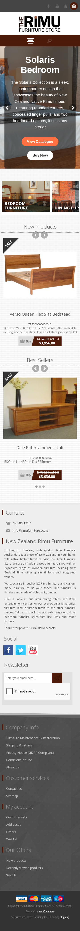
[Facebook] (8, 650)
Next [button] (73, 107)
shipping (64, 917)
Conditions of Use (19, 760)
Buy (28, 341)
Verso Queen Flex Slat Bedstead (40, 314)
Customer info (16, 817)
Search (11, 875)
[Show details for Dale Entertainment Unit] (40, 408)
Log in (57, 6)
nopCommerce (46, 911)
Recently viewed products (24, 868)
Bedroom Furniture (16, 206)
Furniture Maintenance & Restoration (33, 738)
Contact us (14, 788)
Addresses (13, 824)
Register (48, 6)
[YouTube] (33, 650)
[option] (40, 107)
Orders (11, 832)
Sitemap (12, 796)
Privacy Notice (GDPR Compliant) (30, 752)
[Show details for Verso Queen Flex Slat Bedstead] (40, 274)
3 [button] (43, 486)
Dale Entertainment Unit (40, 447)
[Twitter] (21, 650)
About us (12, 767)
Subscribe (57, 678)
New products (16, 860)
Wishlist (11, 839)
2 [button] (40, 486)
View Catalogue (40, 141)
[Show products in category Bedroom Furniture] (26, 196)
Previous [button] (7, 107)
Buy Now (40, 155)
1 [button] (36, 486)
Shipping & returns (19, 745)
